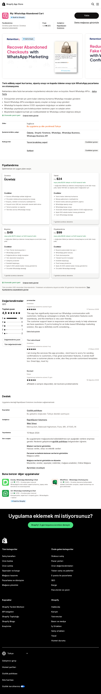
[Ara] (93, 4)
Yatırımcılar (56, 616)
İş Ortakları (56, 626)
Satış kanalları (9, 556)
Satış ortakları (58, 631)
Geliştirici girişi (9, 661)
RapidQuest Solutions (37, 420)
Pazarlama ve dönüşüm (13, 580)
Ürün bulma (7, 561)
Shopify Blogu (8, 621)
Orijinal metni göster (31, 116)
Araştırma (6, 626)
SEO (53, 580)
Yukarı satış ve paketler (62, 571)
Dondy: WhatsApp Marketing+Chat (24, 480)
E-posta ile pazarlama (61, 575)
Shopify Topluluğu (10, 616)
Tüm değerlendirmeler (12, 344)
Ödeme (30, 133)
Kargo (54, 585)
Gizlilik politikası (34, 410)
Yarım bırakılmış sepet (37, 142)
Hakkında (55, 607)
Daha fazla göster (33, 331)
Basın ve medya (58, 621)
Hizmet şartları (9, 667)
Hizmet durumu (58, 640)
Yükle (86, 15)
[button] (25, 483)
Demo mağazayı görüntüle (86, 22)
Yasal (53, 636)
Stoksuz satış (57, 556)
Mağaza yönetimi (10, 585)
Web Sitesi (32, 423)
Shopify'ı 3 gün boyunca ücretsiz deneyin (50, 525)
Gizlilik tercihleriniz (11, 686)
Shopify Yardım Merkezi (13, 607)
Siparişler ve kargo (11, 571)
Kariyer (54, 612)
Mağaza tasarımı (10, 575)
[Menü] (97, 4)
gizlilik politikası (59, 441)
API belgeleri (8, 612)
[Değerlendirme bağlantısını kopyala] (37, 300)
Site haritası (8, 680)
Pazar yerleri (57, 561)
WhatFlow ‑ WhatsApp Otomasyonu (74, 480)
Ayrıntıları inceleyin (36, 468)
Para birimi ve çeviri (60, 590)
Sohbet (30, 151)
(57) (48, 26)
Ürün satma (7, 566)
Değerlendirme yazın (12, 340)
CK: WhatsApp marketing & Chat (23, 491)
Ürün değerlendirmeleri (62, 566)
